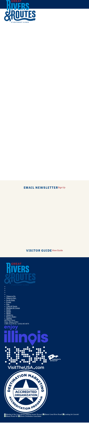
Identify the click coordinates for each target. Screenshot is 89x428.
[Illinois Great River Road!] (52, 414)
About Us (9, 315)
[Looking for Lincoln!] (71, 414)
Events (8, 302)
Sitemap (9, 318)
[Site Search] (75, 27)
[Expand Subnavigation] (17, 296)
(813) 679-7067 (20, 74)
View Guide (57, 250)
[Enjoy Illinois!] (26, 335)
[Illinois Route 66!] (11, 416)
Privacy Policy (11, 317)
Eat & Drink (10, 300)
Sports (8, 310)
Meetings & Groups (13, 308)
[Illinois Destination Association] (29, 416)
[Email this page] (7, 32)
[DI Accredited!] (26, 391)
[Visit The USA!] (26, 358)
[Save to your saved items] (7, 59)
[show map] (5, 59)
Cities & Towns (11, 306)
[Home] (20, 22)
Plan (8, 304)
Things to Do (11, 296)
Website (8, 79)
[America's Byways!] (54, 358)
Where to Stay (11, 298)
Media (8, 313)
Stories (8, 311)
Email (15, 79)
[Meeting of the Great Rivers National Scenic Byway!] (23, 414)
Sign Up (61, 187)
